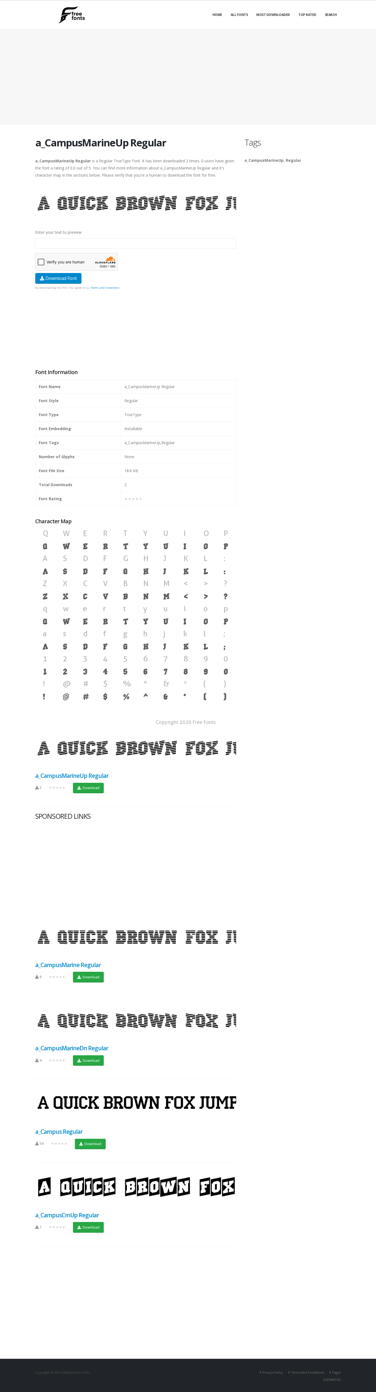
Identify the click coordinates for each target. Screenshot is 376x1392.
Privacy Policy (272, 1372)
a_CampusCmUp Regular (67, 1215)
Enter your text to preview (58, 232)
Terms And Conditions (307, 1372)
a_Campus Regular (59, 1131)
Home (217, 14)
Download (90, 787)
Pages (336, 1372)
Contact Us (332, 1379)
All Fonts (239, 14)
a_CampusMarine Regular (68, 965)
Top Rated (307, 14)
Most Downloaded (273, 14)
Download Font (60, 278)
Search (331, 14)
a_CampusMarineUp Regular (71, 775)
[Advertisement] (135, 329)
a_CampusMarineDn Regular (71, 1048)
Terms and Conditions (105, 287)
